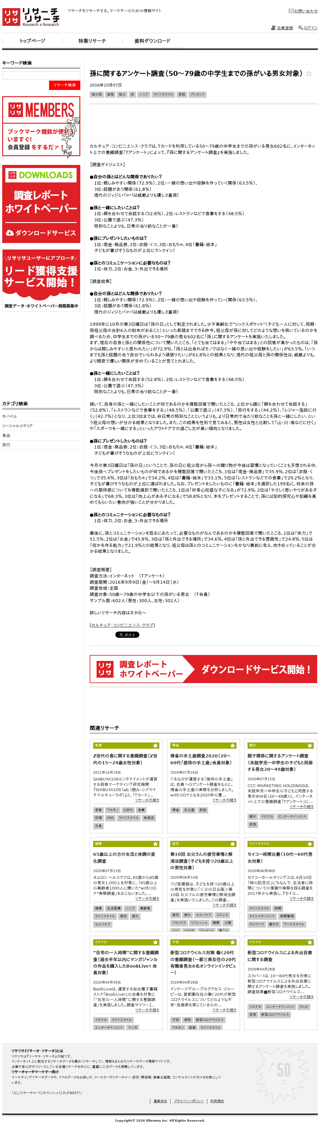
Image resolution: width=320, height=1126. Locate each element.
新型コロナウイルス (210, 1020)
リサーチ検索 (64, 85)
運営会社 (160, 1101)
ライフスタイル (163, 94)
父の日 (189, 931)
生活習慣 (114, 908)
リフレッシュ (199, 923)
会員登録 (285, 28)
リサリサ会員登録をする (41, 127)
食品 (6, 435)
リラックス (179, 923)
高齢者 (145, 908)
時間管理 (287, 916)
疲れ (135, 916)
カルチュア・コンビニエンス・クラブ (122, 625)
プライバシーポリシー (189, 1101)
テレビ (303, 1007)
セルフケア (103, 924)
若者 (98, 810)
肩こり (223, 931)
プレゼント (197, 94)
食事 (141, 810)
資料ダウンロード (152, 41)
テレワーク (256, 924)
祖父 (122, 94)
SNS (110, 818)
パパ (175, 931)
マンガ (132, 1028)
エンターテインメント (292, 817)
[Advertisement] (203, 61)
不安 (175, 1020)
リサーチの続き (147, 800)
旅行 (6, 445)
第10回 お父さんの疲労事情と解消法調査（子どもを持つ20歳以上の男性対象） (201, 861)
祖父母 (97, 94)
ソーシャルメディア (17, 426)
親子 (252, 817)
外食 (98, 826)
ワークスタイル (294, 924)
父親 (227, 923)
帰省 (175, 810)
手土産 (189, 810)
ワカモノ (112, 810)
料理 (98, 818)
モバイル (9, 416)
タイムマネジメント (262, 916)
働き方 (274, 924)
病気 (187, 1020)
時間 (277, 908)
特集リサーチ (92, 41)
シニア (143, 94)
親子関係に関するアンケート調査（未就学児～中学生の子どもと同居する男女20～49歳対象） (280, 762)
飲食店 (149, 818)
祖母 (110, 94)
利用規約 (217, 1101)
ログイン (311, 28)
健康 (98, 908)
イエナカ (267, 817)
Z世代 (128, 810)
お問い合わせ (306, 11)
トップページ (32, 41)
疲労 (123, 916)
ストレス (222, 915)
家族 (181, 94)
